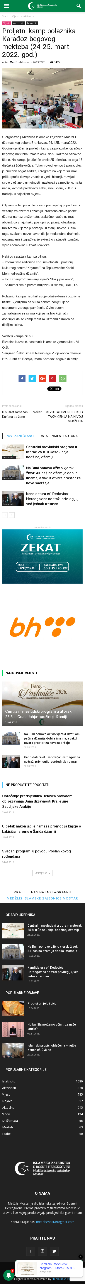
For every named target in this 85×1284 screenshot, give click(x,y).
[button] (79, 6)
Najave (7, 1101)
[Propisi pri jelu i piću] (13, 1008)
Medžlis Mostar (19, 62)
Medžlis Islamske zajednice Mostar (42, 898)
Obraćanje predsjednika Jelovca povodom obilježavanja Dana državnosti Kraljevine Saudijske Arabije (37, 801)
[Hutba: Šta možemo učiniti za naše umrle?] (13, 1029)
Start (5, 16)
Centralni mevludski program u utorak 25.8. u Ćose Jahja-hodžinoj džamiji (51, 452)
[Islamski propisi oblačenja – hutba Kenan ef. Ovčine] (13, 1050)
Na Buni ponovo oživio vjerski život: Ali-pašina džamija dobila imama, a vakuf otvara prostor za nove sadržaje (52, 738)
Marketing (51, 1267)
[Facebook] (30, 1251)
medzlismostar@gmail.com (55, 1222)
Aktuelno (8, 1107)
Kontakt (65, 1267)
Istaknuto (32, 23)
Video (6, 1114)
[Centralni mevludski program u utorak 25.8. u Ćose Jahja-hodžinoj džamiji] (13, 452)
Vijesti (6, 23)
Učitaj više (41, 873)
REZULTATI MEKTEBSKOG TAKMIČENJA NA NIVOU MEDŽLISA (64, 416)
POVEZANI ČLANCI (20, 436)
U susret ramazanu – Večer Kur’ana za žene (22, 414)
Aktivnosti (18, 23)
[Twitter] (54, 1251)
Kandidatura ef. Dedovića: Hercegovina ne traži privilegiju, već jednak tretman (52, 499)
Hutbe (6, 1134)
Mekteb (7, 1127)
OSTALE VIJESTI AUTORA (58, 436)
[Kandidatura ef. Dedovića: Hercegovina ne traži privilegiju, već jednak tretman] (13, 498)
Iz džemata (10, 1121)
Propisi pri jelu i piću (41, 1003)
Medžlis (19, 1267)
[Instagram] (42, 1251)
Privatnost (34, 1267)
